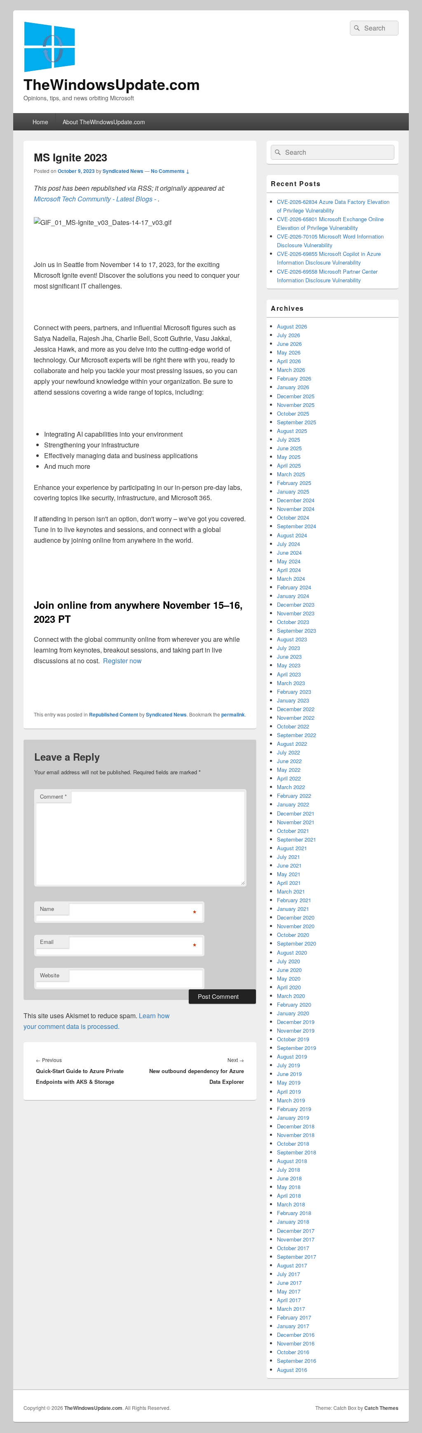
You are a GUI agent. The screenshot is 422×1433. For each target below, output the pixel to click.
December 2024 (295, 500)
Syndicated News (123, 171)
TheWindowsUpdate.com (111, 84)
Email (47, 942)
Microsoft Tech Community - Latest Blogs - (96, 198)
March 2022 (291, 787)
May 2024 (288, 561)
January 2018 (293, 1221)
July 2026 (288, 335)
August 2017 (292, 1265)
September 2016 (296, 1360)
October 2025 (293, 413)
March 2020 (291, 996)
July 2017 (288, 1274)
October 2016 (293, 1352)
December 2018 (295, 1126)
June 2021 (289, 865)
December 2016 (295, 1334)
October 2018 (293, 1143)
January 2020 (293, 1013)
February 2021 (294, 900)
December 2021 (295, 813)
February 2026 (294, 378)
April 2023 (289, 674)
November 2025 (295, 405)
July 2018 (288, 1169)
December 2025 (295, 396)
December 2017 (295, 1230)
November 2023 (295, 613)
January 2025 (293, 491)
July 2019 (288, 1065)
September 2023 (296, 630)
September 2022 (296, 735)
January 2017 (293, 1326)
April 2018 (289, 1195)
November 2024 (295, 509)
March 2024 (291, 578)
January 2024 (293, 596)
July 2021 (288, 857)
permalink (233, 714)
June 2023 (289, 656)
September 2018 (296, 1152)
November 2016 (295, 1343)
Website (49, 975)
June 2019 (289, 1074)
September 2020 (296, 943)
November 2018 (295, 1135)
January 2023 (293, 700)
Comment (53, 796)
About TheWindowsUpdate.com (104, 122)
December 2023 (295, 604)
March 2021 (291, 891)
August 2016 (292, 1370)
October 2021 (293, 831)
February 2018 (294, 1213)
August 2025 (292, 431)
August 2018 (292, 1161)
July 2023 (288, 648)
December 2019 (295, 1022)
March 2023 (291, 683)
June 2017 (289, 1282)
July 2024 (288, 544)
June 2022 (289, 761)
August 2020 (292, 952)
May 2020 (288, 978)
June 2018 (289, 1178)
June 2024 (289, 552)
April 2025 (289, 465)
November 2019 (295, 1030)
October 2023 (293, 622)
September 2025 (296, 422)
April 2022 (289, 778)
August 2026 (292, 326)
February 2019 (294, 1109)
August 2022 (292, 743)
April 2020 (289, 987)
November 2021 (295, 822)
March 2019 (291, 1100)
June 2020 (289, 970)
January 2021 (293, 909)
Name (47, 909)
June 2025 (289, 448)
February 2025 (294, 483)
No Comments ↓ (170, 171)
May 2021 (288, 874)
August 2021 (292, 848)
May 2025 (288, 457)
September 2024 (296, 526)
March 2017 (291, 1308)
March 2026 (291, 370)
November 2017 (295, 1239)
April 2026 (289, 361)
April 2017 (289, 1300)
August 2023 (292, 639)
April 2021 (289, 883)
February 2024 (294, 587)
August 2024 (292, 535)
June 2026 (289, 344)
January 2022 (293, 804)
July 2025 (288, 439)
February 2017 (294, 1317)
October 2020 (293, 935)
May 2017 (288, 1291)
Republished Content (113, 714)
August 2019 (292, 1056)
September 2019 (296, 1048)
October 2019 (293, 1039)
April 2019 (289, 1091)
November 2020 (295, 926)
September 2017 (296, 1256)
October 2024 (293, 517)
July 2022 (288, 752)
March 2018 (291, 1204)
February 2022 (294, 795)
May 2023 (288, 665)
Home (40, 122)
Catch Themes (381, 1408)
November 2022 (295, 717)
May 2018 (288, 1187)
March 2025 (291, 474)
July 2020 (288, 961)
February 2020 (294, 1004)
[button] (102, 222)
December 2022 (295, 709)
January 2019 (293, 1117)
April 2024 (289, 570)
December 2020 (295, 917)
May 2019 (288, 1082)
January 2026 (293, 387)
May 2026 (288, 352)
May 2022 (288, 769)
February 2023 (294, 691)
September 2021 (296, 839)
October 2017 (293, 1248)
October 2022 (293, 726)
